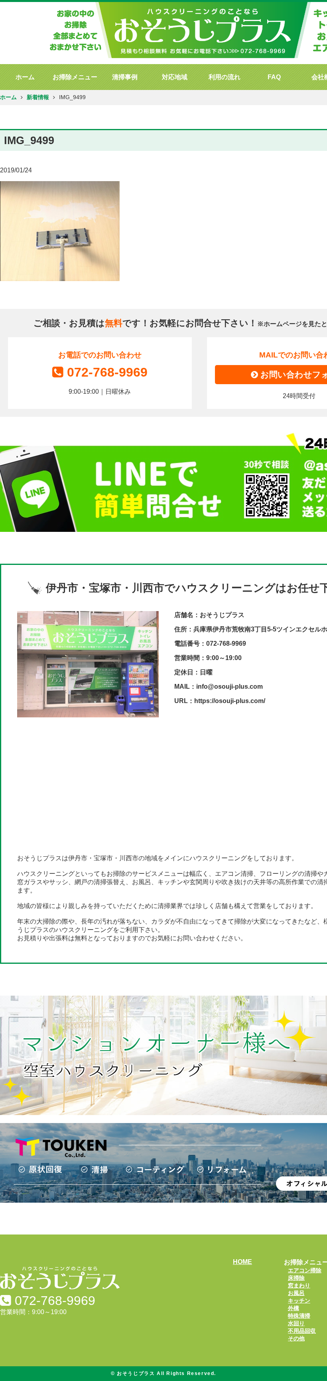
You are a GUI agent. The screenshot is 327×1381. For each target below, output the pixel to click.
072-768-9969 (107, 372)
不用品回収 (302, 1331)
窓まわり (299, 1285)
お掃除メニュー (75, 77)
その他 (296, 1338)
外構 (293, 1308)
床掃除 (296, 1278)
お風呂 (296, 1293)
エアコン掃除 (304, 1270)
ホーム (25, 77)
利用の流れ (224, 77)
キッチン (299, 1300)
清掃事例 (125, 77)
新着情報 (38, 97)
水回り (296, 1323)
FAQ (274, 77)
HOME (242, 1261)
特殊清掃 (299, 1316)
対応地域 (174, 77)
